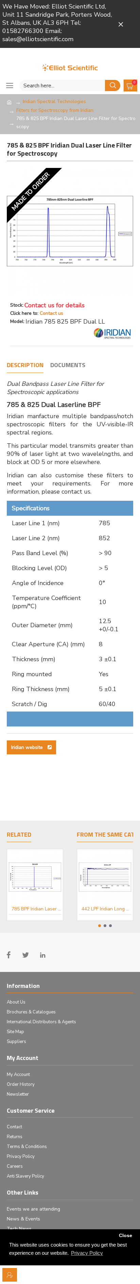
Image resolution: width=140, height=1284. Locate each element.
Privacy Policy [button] (87, 1253)
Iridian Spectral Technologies (54, 101)
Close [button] (125, 1235)
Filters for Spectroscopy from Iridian (54, 110)
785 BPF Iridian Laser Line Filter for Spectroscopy (36, 909)
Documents (67, 365)
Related (19, 835)
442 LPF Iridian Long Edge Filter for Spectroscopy (106, 909)
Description (25, 365)
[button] (99, 925)
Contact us (51, 313)
